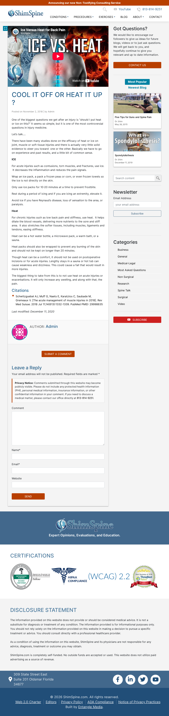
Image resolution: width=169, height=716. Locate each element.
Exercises (106, 17)
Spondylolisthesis (124, 155)
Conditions (58, 17)
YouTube (124, 9)
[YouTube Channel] (155, 680)
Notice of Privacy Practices (139, 702)
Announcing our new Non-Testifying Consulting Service (84, 2)
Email (15, 464)
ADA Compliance (100, 702)
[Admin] (20, 331)
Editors (51, 702)
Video (121, 304)
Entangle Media (90, 707)
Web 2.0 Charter (28, 702)
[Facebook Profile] (118, 680)
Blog (124, 17)
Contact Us (137, 65)
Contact (155, 17)
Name (15, 450)
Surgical (123, 297)
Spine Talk (124, 290)
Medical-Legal (126, 263)
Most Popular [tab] (137, 81)
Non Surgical (126, 276)
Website (17, 478)
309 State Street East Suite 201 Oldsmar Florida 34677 (33, 679)
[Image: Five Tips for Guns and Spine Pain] (137, 103)
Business (123, 249)
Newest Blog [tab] (137, 87)
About (137, 17)
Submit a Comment (58, 354)
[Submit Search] (158, 178)
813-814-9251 (152, 9)
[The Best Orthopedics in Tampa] (144, 576)
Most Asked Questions (132, 270)
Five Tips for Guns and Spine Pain (133, 117)
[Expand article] (5, 28)
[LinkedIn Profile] (130, 680)
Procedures (83, 17)
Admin (51, 111)
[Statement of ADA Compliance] (109, 576)
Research (123, 283)
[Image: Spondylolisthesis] (137, 141)
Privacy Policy (72, 702)
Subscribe (139, 319)
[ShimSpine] (25, 13)
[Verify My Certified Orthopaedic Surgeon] (21, 576)
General (122, 256)
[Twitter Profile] (143, 680)
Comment (18, 408)
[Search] (105, 9)
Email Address (122, 198)
